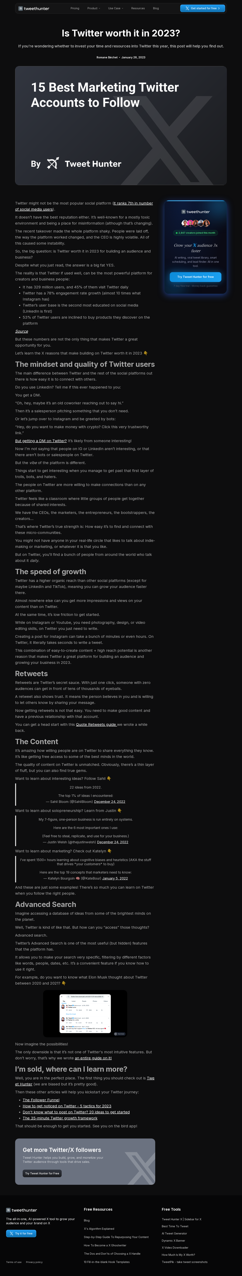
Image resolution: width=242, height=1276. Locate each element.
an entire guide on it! (93, 1058)
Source (21, 331)
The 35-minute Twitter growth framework (60, 1118)
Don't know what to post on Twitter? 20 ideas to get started (76, 1112)
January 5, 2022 (115, 878)
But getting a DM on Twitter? (41, 441)
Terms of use (14, 1262)
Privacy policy (34, 1262)
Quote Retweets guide (96, 724)
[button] (94, 8)
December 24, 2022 (109, 802)
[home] (33, 8)
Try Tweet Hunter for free (195, 277)
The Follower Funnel (41, 1100)
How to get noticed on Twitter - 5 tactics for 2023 (67, 1106)
